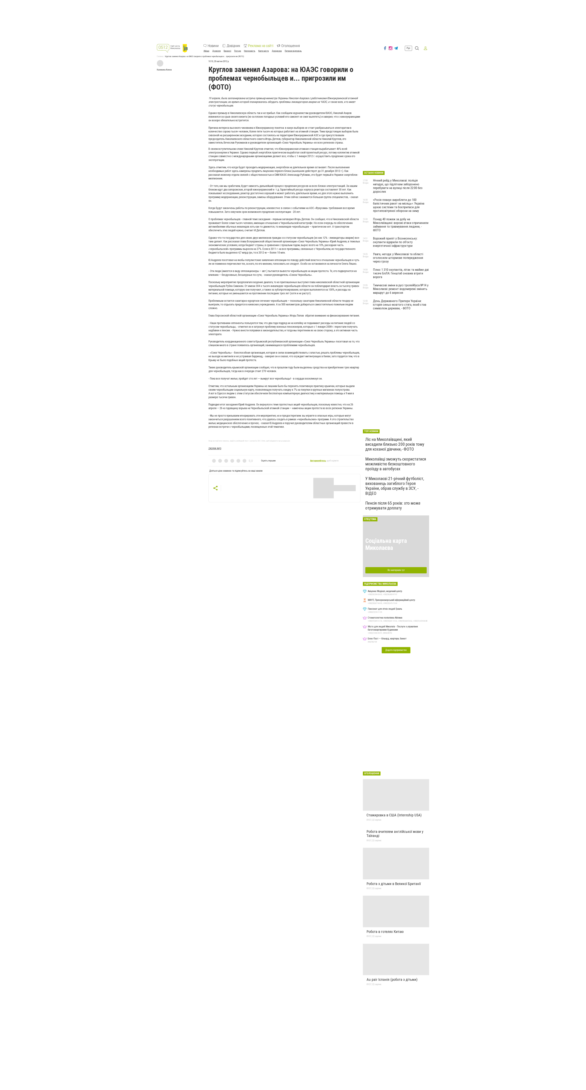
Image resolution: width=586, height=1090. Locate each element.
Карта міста (263, 51)
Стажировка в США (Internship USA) (394, 815)
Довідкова (277, 51)
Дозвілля (216, 51)
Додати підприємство (396, 650)
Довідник (233, 45)
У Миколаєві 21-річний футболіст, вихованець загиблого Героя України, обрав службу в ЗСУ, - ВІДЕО (394, 486)
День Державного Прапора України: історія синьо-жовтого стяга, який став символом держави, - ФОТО (399, 304)
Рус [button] (408, 48)
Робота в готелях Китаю (385, 932)
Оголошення (290, 45)
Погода (237, 51)
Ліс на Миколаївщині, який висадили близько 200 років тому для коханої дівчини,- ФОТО (394, 444)
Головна (160, 56)
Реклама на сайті (260, 45)
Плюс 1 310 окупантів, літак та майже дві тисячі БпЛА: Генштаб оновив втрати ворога (401, 273)
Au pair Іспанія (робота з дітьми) (392, 979)
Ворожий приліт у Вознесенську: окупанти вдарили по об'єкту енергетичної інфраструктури (395, 242)
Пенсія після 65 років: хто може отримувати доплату (392, 506)
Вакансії (227, 51)
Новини (213, 45)
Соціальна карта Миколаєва (386, 544)
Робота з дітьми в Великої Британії (394, 884)
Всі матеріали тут (396, 570)
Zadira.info (214, 448)
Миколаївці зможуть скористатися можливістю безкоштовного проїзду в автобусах (395, 464)
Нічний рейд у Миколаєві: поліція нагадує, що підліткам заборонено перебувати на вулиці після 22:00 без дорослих (397, 186)
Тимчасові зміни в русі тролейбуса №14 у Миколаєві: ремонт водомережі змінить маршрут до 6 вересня (401, 288)
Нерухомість (249, 51)
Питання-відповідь (293, 51)
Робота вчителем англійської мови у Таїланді (395, 833)
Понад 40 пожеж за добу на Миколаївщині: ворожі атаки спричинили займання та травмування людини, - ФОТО (400, 224)
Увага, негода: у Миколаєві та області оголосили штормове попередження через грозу (398, 257)
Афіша (206, 51)
